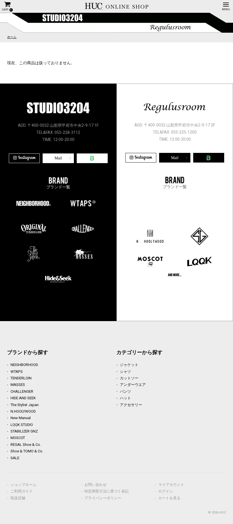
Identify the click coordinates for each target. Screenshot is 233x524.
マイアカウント (171, 484)
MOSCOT (18, 437)
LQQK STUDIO (22, 424)
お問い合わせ (95, 484)
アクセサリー (131, 404)
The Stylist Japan (25, 404)
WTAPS (17, 371)
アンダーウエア (133, 384)
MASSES (18, 384)
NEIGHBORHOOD (24, 364)
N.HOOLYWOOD (23, 411)
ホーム (11, 37)
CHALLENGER (22, 391)
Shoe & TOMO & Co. (27, 451)
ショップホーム (23, 484)
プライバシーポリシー (102, 498)
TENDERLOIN (21, 378)
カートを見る (169, 498)
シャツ (125, 371)
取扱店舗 (18, 498)
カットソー (129, 378)
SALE (15, 458)
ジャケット (129, 364)
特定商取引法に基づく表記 (106, 491)
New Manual (21, 418)
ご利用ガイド (22, 491)
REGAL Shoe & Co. (26, 444)
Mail (58, 158)
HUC (222, 512)
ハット (125, 398)
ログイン (165, 491)
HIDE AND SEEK (23, 398)
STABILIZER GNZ (24, 431)
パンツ (125, 391)
